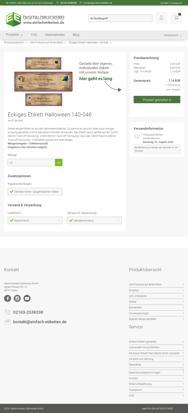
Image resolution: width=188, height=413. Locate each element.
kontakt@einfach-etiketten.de (98, 2)
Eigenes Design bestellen (143, 319)
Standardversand (83, 220)
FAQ (34, 34)
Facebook (7, 298)
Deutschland (21, 220)
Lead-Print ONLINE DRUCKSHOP (157, 408)
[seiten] (31, 162)
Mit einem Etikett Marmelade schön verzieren (154, 353)
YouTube (27, 298)
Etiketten (134, 290)
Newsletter (135, 364)
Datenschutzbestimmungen (144, 372)
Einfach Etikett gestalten (143, 341)
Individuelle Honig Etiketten (144, 347)
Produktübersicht (14, 42)
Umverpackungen (139, 313)
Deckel (132, 301)
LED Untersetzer (138, 296)
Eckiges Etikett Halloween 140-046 (88, 42)
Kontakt (164, 2)
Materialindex (55, 34)
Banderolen (135, 307)
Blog (76, 34)
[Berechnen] (58, 162)
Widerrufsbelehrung (140, 384)
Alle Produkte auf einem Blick (46, 42)
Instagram (17, 298)
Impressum (176, 2)
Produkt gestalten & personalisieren (157, 100)
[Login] (161, 18)
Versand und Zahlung (141, 359)
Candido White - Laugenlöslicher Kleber (36, 191)
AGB (131, 395)
